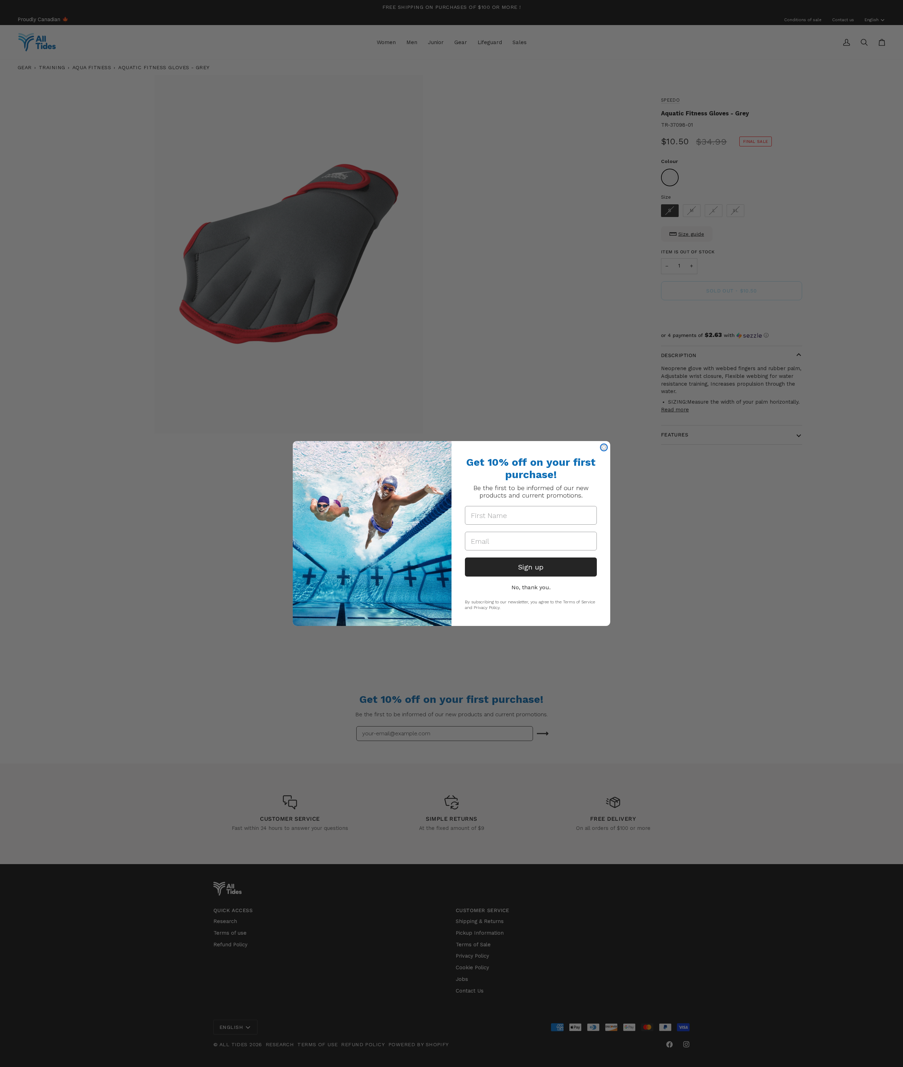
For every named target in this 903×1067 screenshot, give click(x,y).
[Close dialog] (603, 447)
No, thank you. (531, 587)
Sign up (531, 567)
